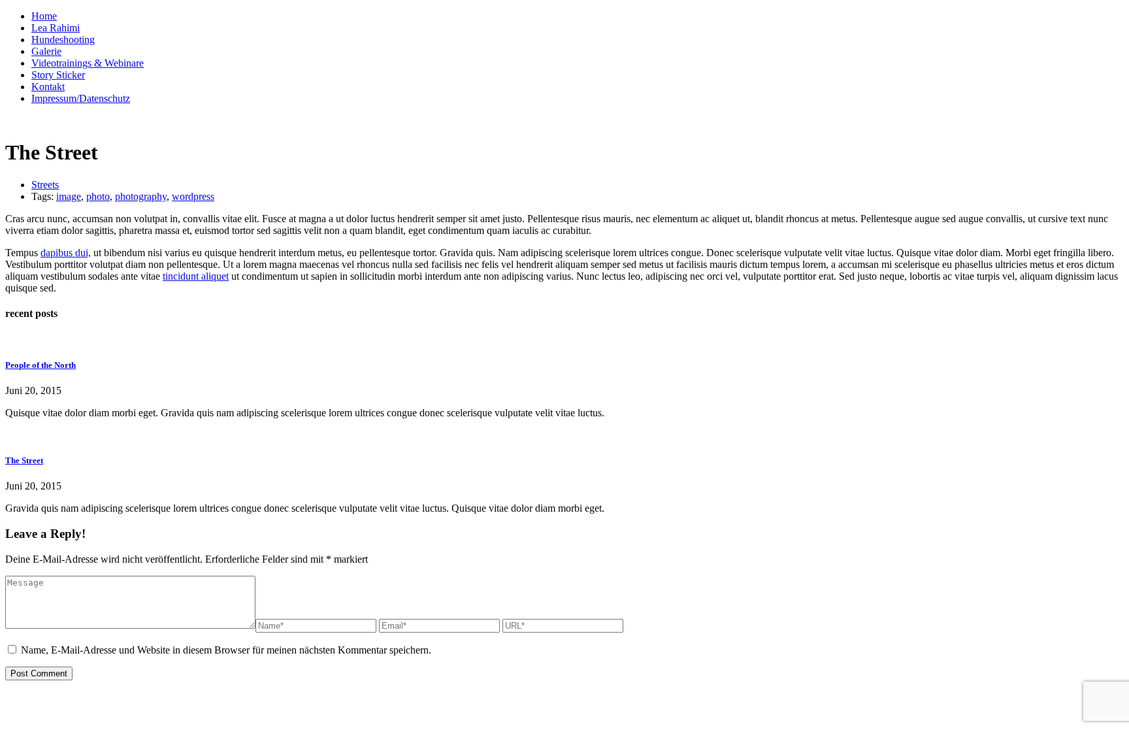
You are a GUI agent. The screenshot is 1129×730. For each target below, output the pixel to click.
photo (98, 196)
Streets (45, 184)
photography (141, 196)
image (68, 196)
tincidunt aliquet (196, 276)
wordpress (193, 196)
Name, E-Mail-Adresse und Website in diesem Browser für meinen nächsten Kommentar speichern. (226, 649)
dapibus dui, (66, 252)
